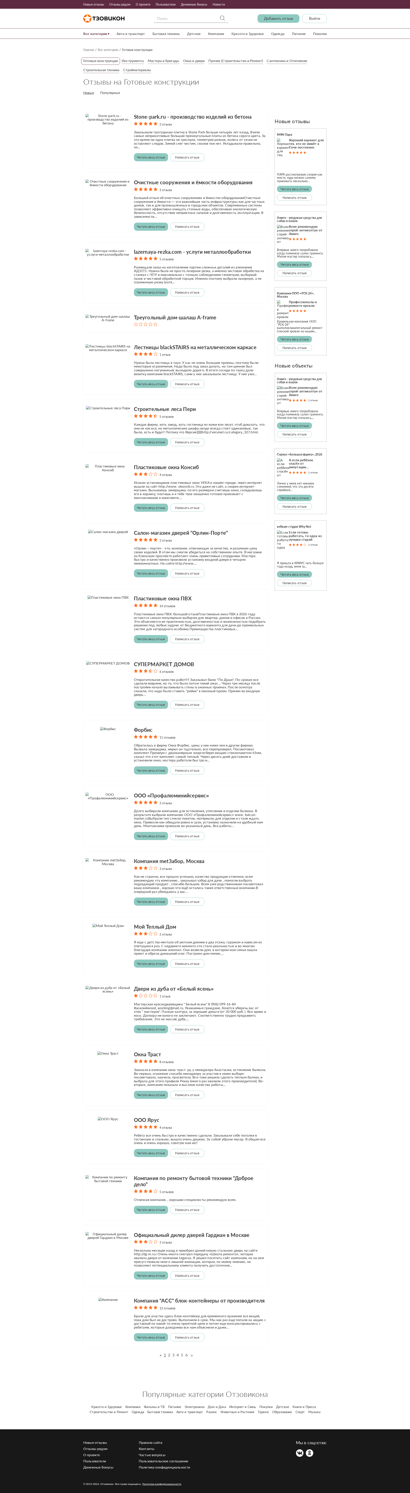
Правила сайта (150, 1442)
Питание (299, 34)
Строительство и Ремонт (109, 1412)
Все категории (95, 34)
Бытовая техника (166, 34)
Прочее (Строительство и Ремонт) (235, 61)
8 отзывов (167, 1062)
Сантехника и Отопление (287, 61)
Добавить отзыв (278, 18)
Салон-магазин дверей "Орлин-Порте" (181, 533)
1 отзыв (165, 354)
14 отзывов (168, 606)
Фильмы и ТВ (154, 1407)
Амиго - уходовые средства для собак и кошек (299, 219)
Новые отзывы (93, 4)
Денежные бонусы (194, 4)
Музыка (314, 1412)
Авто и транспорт (131, 34)
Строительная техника (101, 70)
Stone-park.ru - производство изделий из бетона (193, 117)
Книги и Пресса (304, 1407)
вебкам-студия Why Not (294, 526)
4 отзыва (166, 474)
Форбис (143, 730)
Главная (88, 50)
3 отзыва (166, 868)
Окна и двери (194, 61)
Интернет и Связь (242, 1407)
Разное (211, 1412)
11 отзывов (168, 737)
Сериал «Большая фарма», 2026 (299, 454)
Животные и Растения (237, 1412)
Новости (219, 4)
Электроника (194, 1407)
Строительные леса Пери (165, 409)
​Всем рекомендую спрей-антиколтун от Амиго (305, 230)
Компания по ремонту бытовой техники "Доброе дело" (193, 1181)
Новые (88, 93)
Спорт (300, 1412)
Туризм (263, 1412)
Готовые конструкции (100, 61)
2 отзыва (166, 124)
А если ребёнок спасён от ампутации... (301, 463)
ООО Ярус (146, 1120)
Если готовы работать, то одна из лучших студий (305, 535)
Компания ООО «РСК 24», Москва (295, 294)
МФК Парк (284, 134)
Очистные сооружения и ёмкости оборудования (193, 182)
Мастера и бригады (163, 61)
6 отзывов (167, 671)
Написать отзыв (187, 157)
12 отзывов (168, 1308)
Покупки (320, 34)
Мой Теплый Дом (155, 927)
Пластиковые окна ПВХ (163, 598)
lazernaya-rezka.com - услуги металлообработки (192, 252)
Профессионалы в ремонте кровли (303, 303)
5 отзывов (167, 259)
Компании (216, 34)
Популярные (110, 93)
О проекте (143, 4)
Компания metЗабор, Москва (169, 861)
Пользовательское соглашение (163, 1461)
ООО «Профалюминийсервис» (171, 795)
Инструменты (133, 61)
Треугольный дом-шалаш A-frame (175, 317)
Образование (282, 1412)
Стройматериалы (137, 70)
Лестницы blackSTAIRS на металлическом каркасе (195, 347)
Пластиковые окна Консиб (166, 467)
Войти (314, 18)
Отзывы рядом (119, 4)
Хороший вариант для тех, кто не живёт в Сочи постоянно (306, 143)
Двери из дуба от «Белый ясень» (174, 989)
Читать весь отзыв (151, 157)
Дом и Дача (217, 1407)
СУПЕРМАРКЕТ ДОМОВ (164, 664)
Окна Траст (147, 1054)
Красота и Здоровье (247, 34)
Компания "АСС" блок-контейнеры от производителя (199, 1300)
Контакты (146, 1449)
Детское (194, 34)
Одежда (277, 34)
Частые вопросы (152, 1455)
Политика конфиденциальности (164, 1467)
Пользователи (166, 4)
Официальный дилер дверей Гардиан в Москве (192, 1235)
